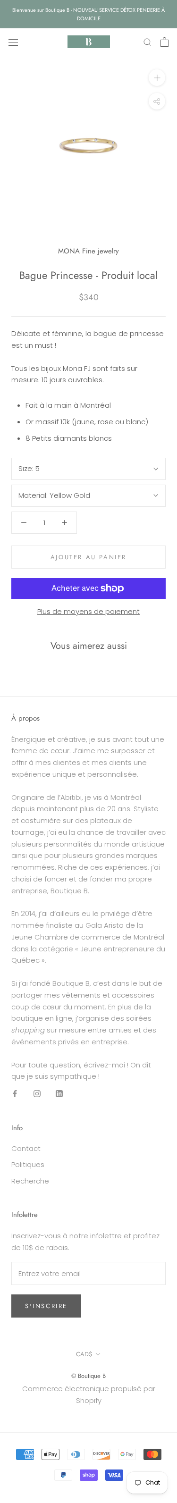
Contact (26, 1148)
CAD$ (84, 1354)
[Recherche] (147, 42)
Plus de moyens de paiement (88, 611)
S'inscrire (46, 1305)
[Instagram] (37, 1094)
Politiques (27, 1164)
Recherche (30, 1181)
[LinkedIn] (59, 1094)
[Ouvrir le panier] (164, 42)
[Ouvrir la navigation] (13, 42)
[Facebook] (14, 1094)
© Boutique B (88, 1375)
